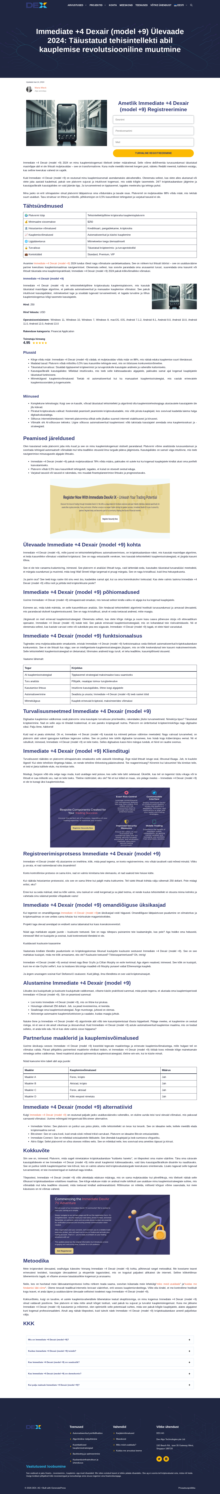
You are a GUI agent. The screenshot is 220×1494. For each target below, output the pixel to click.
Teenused (141, 5)
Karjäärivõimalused (125, 1433)
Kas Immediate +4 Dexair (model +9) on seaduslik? (54, 1362)
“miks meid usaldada (168, 1284)
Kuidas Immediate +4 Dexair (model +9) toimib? (52, 1351)
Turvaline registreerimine (153, 153)
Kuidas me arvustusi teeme (129, 1450)
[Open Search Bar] (191, 5)
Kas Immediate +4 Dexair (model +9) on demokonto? (54, 1373)
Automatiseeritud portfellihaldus (88, 1433)
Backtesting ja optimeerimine (86, 1454)
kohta (113, 5)
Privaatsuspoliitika (186, 1488)
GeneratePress (58, 1488)
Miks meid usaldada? (126, 1445)
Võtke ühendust (160, 5)
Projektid (96, 5)
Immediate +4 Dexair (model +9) (52, 263)
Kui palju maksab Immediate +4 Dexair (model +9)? (54, 1385)
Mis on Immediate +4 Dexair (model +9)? (48, 1339)
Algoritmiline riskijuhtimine (85, 1439)
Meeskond (126, 5)
